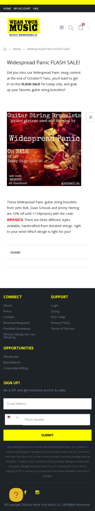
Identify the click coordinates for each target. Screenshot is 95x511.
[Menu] (62, 27)
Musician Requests (16, 323)
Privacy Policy (60, 323)
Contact (8, 317)
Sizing (55, 311)
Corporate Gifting (15, 368)
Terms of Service (62, 328)
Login (54, 305)
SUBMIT (47, 435)
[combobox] (13, 417)
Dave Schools (40, 208)
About (7, 305)
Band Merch (11, 362)
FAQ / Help (58, 317)
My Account (22, 8)
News (17, 49)
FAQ (35, 8)
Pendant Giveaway (16, 328)
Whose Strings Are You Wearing (19, 335)
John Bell (21, 208)
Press (7, 311)
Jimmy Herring (68, 208)
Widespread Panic (46, 72)
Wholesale (10, 356)
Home (7, 8)
